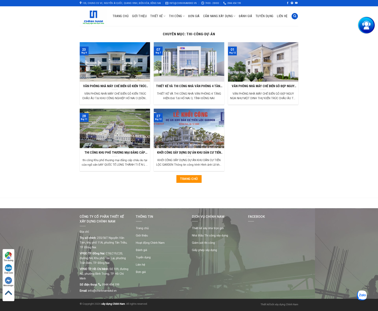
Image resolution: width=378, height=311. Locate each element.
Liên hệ (282, 16)
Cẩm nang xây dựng (218, 16)
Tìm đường (8, 260)
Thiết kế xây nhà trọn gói (208, 228)
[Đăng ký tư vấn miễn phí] (366, 25)
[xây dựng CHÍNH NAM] (93, 16)
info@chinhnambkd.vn (102, 290)
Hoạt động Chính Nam (150, 243)
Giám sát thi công (203, 243)
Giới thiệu (139, 16)
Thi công (175, 16)
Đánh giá (245, 16)
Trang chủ (121, 16)
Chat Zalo (8, 273)
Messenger (8, 285)
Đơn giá (193, 16)
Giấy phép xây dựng (204, 250)
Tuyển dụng (264, 16)
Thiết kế (156, 16)
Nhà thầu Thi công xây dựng (210, 235)
